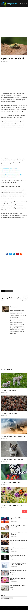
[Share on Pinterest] (17, 254)
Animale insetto (9, 291)
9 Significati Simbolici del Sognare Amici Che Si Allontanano (18, 526)
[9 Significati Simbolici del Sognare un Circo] (5, 518)
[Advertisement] (14, 21)
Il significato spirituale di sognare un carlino (12, 459)
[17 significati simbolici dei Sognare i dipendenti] (5, 571)
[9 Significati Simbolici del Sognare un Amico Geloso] (5, 533)
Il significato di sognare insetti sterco (10, 170)
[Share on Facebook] (7, 254)
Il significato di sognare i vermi (8, 176)
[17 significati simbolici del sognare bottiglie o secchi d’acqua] (5, 563)
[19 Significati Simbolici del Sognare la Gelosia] (5, 540)
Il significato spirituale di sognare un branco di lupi (13, 436)
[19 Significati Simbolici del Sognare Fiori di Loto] (5, 578)
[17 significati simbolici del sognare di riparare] (5, 548)
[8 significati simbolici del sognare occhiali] (5, 555)
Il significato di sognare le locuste (9, 168)
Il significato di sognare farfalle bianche (11, 482)
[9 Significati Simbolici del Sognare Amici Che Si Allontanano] (5, 525)
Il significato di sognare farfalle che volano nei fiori (13, 505)
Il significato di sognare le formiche (9, 172)
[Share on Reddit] (21, 254)
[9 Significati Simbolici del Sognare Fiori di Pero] (5, 586)
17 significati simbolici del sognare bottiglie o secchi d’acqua (18, 563)
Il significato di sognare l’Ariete (8, 390)
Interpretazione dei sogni (14, 608)
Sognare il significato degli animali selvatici (11, 174)
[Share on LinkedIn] (14, 254)
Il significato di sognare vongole (9, 413)
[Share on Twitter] (10, 254)
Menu (25, 3)
